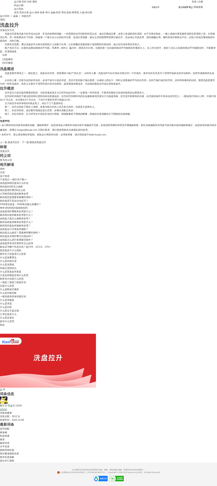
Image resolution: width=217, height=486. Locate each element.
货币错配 (4, 429)
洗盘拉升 (4, 151)
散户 (59, 44)
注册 (200, 1)
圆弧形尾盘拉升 (38, 142)
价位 (139, 80)
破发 (2, 439)
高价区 (43, 114)
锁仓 (179, 37)
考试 (63, 12)
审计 (47, 12)
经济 (58, 12)
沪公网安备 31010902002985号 (72, 472)
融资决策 (4, 443)
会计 (31, 12)
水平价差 (4, 446)
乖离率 (55, 48)
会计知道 (4, 176)
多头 (66, 107)
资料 (2, 169)
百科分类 (24, 12)
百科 (24, 1)
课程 (34, 1)
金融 (53, 12)
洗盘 (7, 33)
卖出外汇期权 (7, 460)
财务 (37, 12)
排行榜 (88, 12)
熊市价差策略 (7, 457)
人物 (82, 12)
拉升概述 (8, 63)
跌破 (37, 37)
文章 (2, 172)
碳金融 (3, 432)
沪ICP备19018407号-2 (96, 472)
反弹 (141, 37)
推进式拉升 (13, 142)
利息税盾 (4, 436)
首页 (16, 12)
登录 (194, 1)
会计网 (17, 1)
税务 (42, 12)
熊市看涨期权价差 (9, 453)
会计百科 (18, 9)
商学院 (75, 12)
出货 (80, 37)
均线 (47, 48)
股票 (104, 37)
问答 (29, 1)
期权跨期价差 (7, 450)
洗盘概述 (8, 59)
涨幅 (104, 114)
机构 (69, 12)
